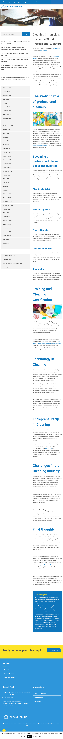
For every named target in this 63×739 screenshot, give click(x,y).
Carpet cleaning (9, 674)
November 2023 (7, 118)
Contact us (37, 701)
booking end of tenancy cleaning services (48, 565)
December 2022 (7, 160)
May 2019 (6, 239)
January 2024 (7, 114)
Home (13, 17)
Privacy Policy (38, 697)
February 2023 (7, 152)
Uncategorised (7, 267)
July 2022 (6, 179)
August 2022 (6, 175)
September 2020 (8, 205)
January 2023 (7, 156)
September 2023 (8, 126)
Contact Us (54, 650)
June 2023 (6, 137)
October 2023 (7, 122)
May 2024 (6, 99)
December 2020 (7, 201)
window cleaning (56, 343)
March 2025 (6, 92)
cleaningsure (56, 48)
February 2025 (7, 95)
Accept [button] (29, 736)
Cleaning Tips (43, 50)
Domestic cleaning (9, 677)
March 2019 (6, 247)
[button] (47, 2)
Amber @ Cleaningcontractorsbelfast (12, 77)
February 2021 (7, 194)
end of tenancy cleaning (44, 343)
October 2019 (7, 235)
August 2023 (6, 129)
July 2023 (6, 133)
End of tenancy (8, 670)
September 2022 (8, 171)
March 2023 (6, 148)
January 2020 (7, 224)
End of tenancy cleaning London (12, 263)
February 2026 (7, 88)
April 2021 (6, 190)
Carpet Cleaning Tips (9, 255)
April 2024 (6, 103)
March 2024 (6, 107)
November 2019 (7, 232)
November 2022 (7, 163)
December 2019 (7, 228)
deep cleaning (48, 448)
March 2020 (6, 216)
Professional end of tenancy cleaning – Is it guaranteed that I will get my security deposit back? (14, 67)
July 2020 (6, 213)
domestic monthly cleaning (40, 145)
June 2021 (6, 186)
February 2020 (7, 220)
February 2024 (7, 110)
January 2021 (7, 198)
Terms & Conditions (40, 693)
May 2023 (6, 141)
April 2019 (6, 243)
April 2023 (6, 144)
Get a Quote (57, 2)
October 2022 (7, 167)
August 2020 (6, 209)
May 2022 (6, 182)
